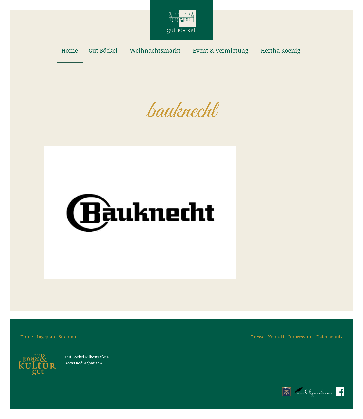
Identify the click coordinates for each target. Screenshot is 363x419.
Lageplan (46, 336)
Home (69, 50)
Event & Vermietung (220, 50)
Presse (257, 336)
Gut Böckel (103, 50)
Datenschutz (329, 336)
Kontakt (276, 336)
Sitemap (67, 336)
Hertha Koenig (280, 50)
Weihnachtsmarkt (155, 50)
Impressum (300, 336)
